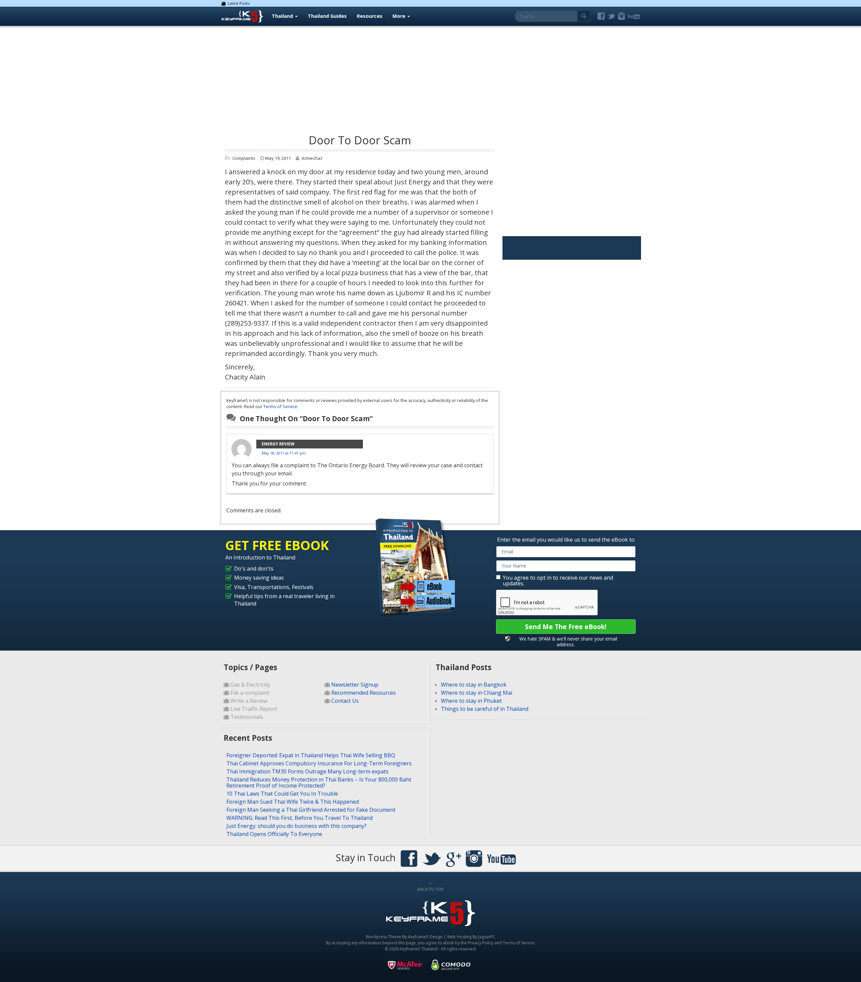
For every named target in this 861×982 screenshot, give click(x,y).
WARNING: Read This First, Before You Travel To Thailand (299, 818)
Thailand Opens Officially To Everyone (274, 834)
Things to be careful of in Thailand (484, 709)
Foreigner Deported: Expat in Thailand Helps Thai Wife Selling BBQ (310, 755)
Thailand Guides (327, 16)
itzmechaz (312, 158)
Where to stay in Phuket (471, 700)
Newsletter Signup (354, 684)
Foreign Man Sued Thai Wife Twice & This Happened (292, 801)
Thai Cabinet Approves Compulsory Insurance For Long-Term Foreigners (319, 763)
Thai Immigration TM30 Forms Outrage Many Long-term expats (307, 771)
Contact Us (345, 700)
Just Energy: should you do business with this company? (296, 826)
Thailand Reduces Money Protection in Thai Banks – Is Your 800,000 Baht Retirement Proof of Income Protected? (318, 782)
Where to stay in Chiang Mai (476, 692)
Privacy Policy (480, 943)
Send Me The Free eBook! (565, 626)
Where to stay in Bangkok (474, 684)
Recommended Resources (363, 692)
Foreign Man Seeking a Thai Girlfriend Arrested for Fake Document (311, 809)
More (399, 16)
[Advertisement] (430, 78)
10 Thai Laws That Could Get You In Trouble (282, 793)
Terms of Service (280, 406)
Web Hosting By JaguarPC (471, 937)
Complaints (243, 158)
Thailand (283, 16)
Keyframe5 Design (425, 937)
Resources (369, 16)
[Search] (584, 16)
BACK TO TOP (430, 889)
